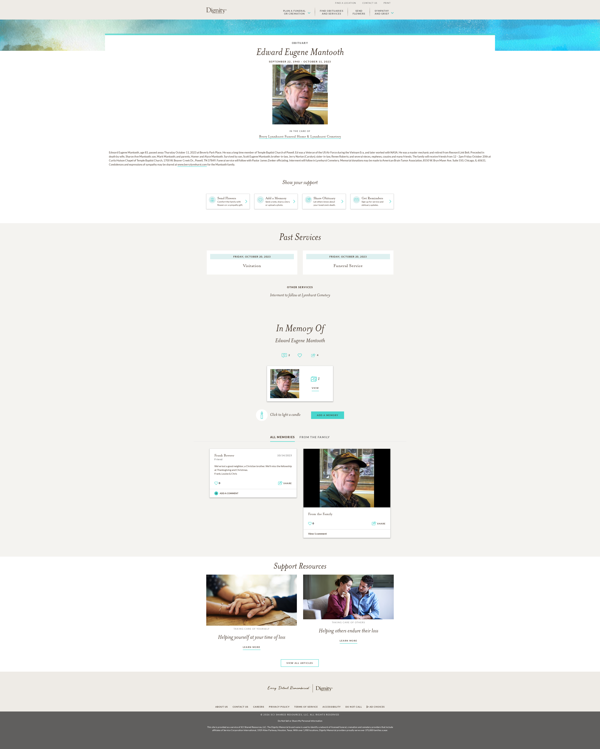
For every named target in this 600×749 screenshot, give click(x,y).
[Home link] (216, 11)
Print (387, 3)
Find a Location (345, 3)
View (315, 388)
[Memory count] (284, 355)
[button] (296, 12)
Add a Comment (229, 493)
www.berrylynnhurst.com (192, 164)
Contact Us (369, 3)
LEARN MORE (251, 647)
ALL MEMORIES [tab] (282, 437)
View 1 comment (317, 533)
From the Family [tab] (315, 437)
